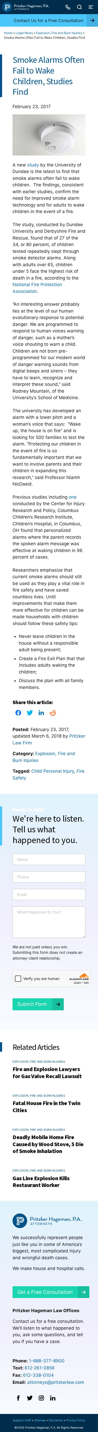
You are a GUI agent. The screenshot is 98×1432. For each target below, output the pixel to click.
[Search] (79, 7)
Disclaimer (56, 1420)
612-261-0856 (40, 1367)
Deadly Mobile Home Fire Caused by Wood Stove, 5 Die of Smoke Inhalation (48, 1144)
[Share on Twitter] (30, 714)
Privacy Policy (75, 1420)
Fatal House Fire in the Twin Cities (46, 1106)
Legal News (24, 33)
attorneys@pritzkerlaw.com (55, 1382)
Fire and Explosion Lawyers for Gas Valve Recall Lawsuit (47, 1072)
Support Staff (22, 1420)
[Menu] (91, 7)
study (33, 165)
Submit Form (32, 1004)
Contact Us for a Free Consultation (48, 20)
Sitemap (39, 1420)
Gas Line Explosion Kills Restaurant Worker (41, 1181)
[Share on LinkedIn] (41, 714)
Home (8, 33)
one (73, 497)
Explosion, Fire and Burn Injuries (59, 33)
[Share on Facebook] (18, 714)
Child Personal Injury (52, 771)
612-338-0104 (38, 1375)
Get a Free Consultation (45, 1292)
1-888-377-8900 (47, 1360)
